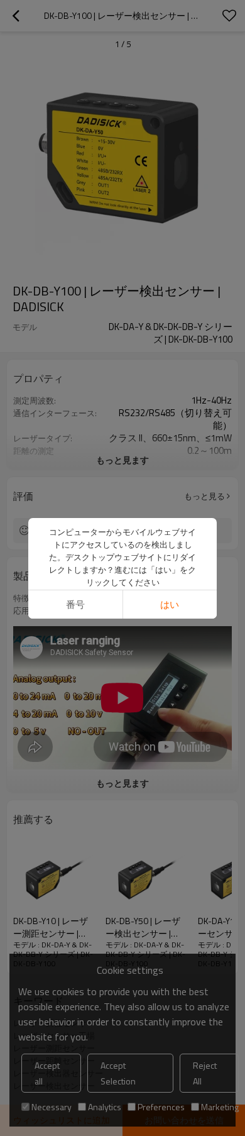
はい (169, 604)
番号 (75, 604)
